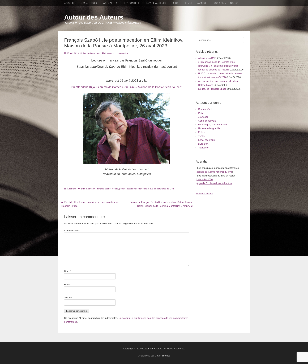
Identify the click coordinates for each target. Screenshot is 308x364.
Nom (67, 271)
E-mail (68, 284)
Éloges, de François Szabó (212, 88)
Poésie (201, 132)
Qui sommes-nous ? (226, 3)
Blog (175, 3)
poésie (122, 189)
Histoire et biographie (209, 128)
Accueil (69, 3)
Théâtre (202, 136)
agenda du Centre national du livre (214, 171)
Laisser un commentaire (116, 53)
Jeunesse (203, 116)
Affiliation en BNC (207, 58)
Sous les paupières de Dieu (161, 189)
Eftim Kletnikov (88, 189)
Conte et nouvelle (207, 120)
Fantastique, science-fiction (212, 124)
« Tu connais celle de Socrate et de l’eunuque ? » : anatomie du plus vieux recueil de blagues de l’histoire (218, 66)
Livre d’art (203, 143)
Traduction (203, 147)
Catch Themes (162, 355)
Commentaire (72, 230)
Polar (201, 113)
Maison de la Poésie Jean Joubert (160, 87)
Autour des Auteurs (93, 17)
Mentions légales (204, 193)
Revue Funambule (196, 3)
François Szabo (103, 189)
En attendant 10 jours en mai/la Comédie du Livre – (104, 87)
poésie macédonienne (137, 189)
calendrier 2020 (205, 179)
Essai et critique (206, 140)
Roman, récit (205, 109)
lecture (115, 189)
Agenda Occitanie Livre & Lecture (214, 183)
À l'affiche (71, 189)
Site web (68, 297)
